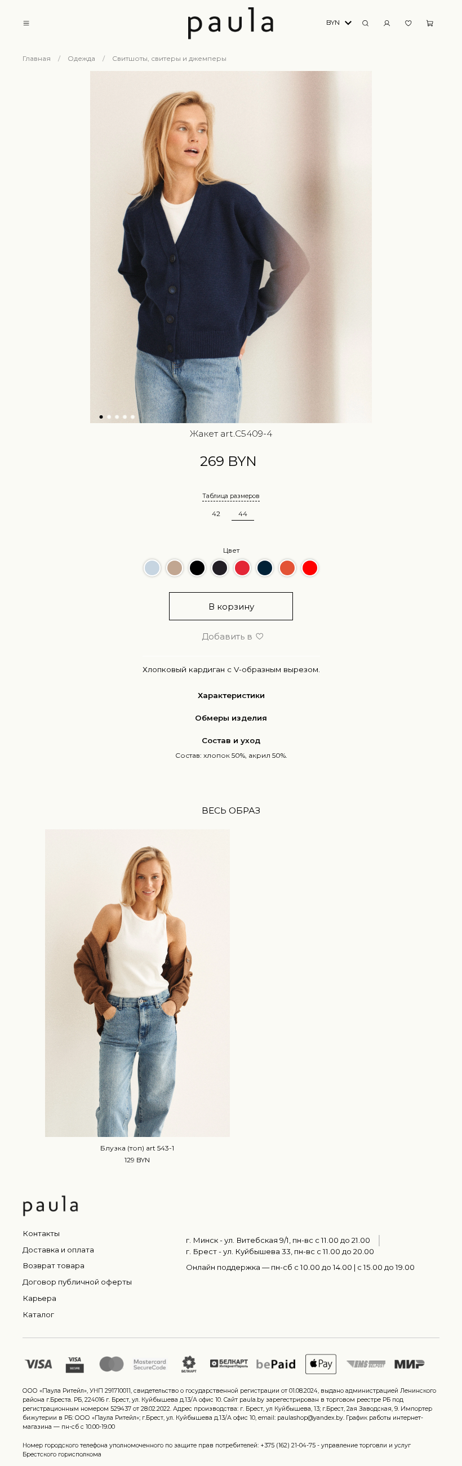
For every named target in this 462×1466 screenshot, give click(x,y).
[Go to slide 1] (101, 417)
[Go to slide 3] (117, 417)
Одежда (81, 58)
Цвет (231, 550)
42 (216, 513)
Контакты (41, 1233)
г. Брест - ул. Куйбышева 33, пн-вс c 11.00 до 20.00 (280, 1251)
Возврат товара (54, 1265)
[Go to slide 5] (133, 417)
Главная (37, 58)
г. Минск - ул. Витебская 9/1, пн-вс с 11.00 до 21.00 (278, 1240)
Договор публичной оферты (77, 1281)
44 (242, 513)
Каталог (38, 1314)
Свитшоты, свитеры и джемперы (169, 58)
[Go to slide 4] (125, 417)
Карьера (39, 1298)
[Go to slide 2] (109, 417)
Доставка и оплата (58, 1249)
